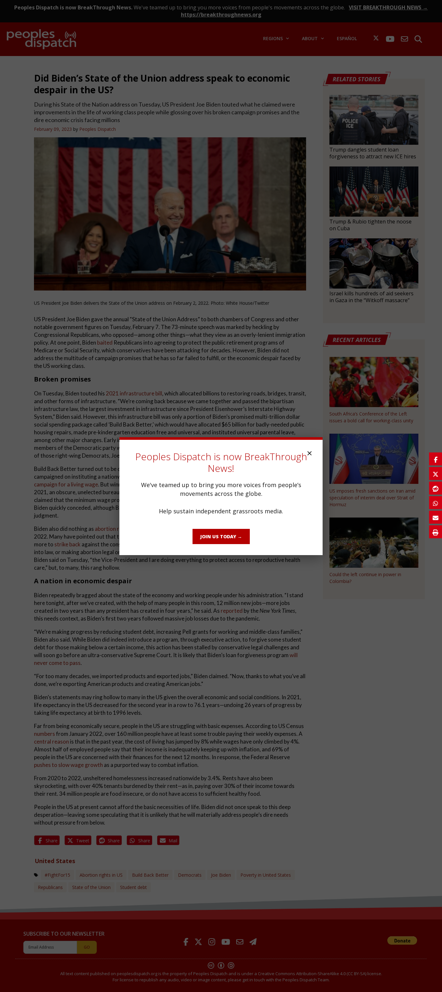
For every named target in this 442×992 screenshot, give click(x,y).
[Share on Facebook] (435, 458)
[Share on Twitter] (435, 473)
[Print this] (435, 531)
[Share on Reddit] (435, 488)
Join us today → (221, 536)
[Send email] (435, 517)
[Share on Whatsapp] (435, 502)
